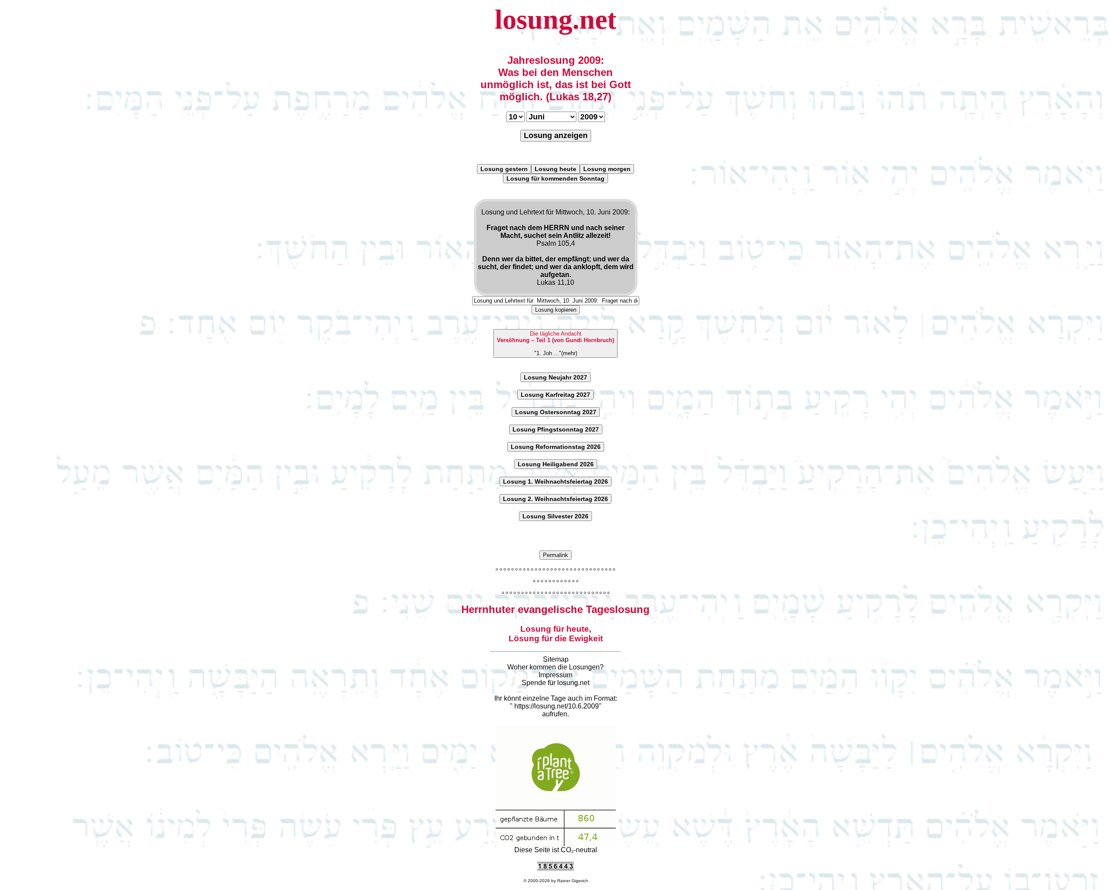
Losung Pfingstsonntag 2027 (556, 429)
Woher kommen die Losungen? (555, 667)
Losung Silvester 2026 (555, 516)
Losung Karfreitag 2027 (555, 394)
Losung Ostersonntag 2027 (555, 412)
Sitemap (556, 659)
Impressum (555, 675)
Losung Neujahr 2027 (555, 377)
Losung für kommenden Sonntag (555, 178)
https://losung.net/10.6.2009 (556, 706)
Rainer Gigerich (572, 880)
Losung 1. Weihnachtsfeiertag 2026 (555, 481)
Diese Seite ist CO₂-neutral (555, 850)
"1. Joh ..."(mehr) (555, 343)
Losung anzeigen (556, 135)
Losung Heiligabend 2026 (556, 464)
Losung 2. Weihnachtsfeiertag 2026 (555, 498)
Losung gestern (504, 168)
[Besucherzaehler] (555, 868)
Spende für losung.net (555, 682)
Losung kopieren (555, 310)
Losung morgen (607, 168)
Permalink (555, 555)
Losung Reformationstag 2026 (556, 446)
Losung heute (555, 168)
